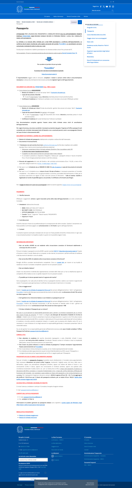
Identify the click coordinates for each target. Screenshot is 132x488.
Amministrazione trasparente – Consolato (95, 456)
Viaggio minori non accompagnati (71, 185)
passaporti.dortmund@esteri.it (29, 390)
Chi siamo (86, 440)
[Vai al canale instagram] (112, 6)
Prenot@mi (19, 292)
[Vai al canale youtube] (106, 6)
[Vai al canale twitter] (103, 6)
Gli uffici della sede (23, 453)
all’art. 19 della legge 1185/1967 (47, 163)
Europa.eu (56, 460)
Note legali (19, 485)
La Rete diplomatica (56, 443)
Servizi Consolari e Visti (28, 22)
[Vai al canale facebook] (100, 6)
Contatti (86, 450)
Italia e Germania (88, 443)
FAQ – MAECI (87, 465)
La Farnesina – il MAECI (57, 440)
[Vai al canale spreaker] (109, 6)
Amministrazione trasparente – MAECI (94, 459)
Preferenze (90, 483)
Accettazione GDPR (24, 463)
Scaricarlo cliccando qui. (58, 92)
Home (18, 22)
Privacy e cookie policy (30, 485)
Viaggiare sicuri (55, 446)
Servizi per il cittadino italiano (45, 22)
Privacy (41, 467)
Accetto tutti (90, 484)
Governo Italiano (20, 2)
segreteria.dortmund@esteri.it (30, 450)
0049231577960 (25, 446)
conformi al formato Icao (50, 145)
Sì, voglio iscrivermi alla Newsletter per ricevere (29, 473)
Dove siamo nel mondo (57, 450)
